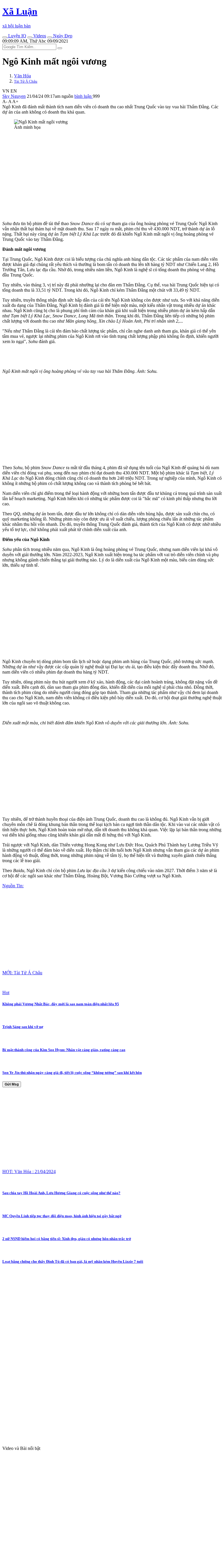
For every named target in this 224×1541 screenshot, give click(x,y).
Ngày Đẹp (62, 35)
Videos (39, 35)
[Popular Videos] (29, 37)
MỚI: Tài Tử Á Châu (22, 972)
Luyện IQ (16, 35)
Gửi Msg (12, 1084)
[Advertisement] (112, 175)
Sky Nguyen (14, 96)
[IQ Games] (4, 37)
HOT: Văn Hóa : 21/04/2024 (29, 1171)
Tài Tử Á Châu (25, 81)
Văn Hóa (22, 75)
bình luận (83, 96)
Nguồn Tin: (13, 885)
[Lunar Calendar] (49, 37)
